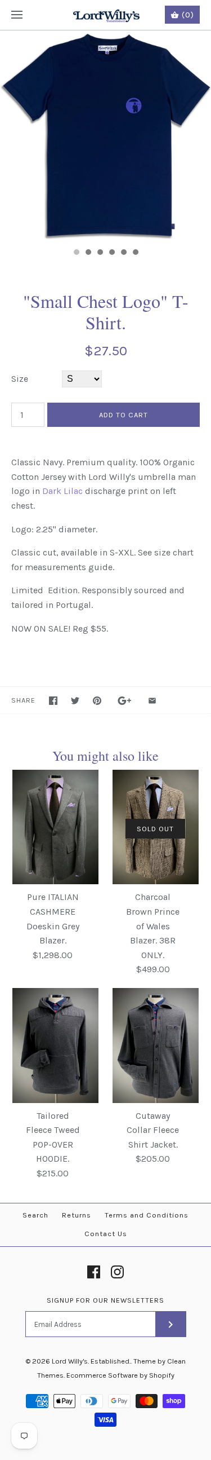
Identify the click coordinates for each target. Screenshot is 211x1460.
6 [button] (135, 253)
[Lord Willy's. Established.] (105, 15)
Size (19, 378)
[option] (105, 136)
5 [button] (123, 253)
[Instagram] (117, 1271)
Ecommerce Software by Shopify (120, 1375)
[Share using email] (152, 700)
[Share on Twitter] (75, 700)
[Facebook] (93, 1271)
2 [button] (87, 253)
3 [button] (99, 253)
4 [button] (111, 253)
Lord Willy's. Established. (91, 1361)
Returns (76, 1215)
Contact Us (105, 1233)
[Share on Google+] (124, 700)
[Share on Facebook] (53, 700)
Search (35, 1215)
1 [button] (76, 253)
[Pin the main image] (97, 700)
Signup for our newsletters (105, 1300)
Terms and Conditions (146, 1215)
